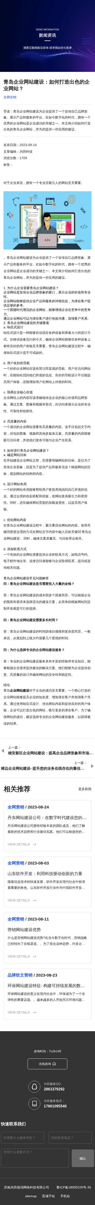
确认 (83, 1158)
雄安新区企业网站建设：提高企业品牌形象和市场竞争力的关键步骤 (50, 753)
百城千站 (48, 1196)
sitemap (31, 1196)
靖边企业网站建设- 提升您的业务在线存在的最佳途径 (42, 768)
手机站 (65, 1196)
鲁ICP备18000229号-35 (73, 1187)
